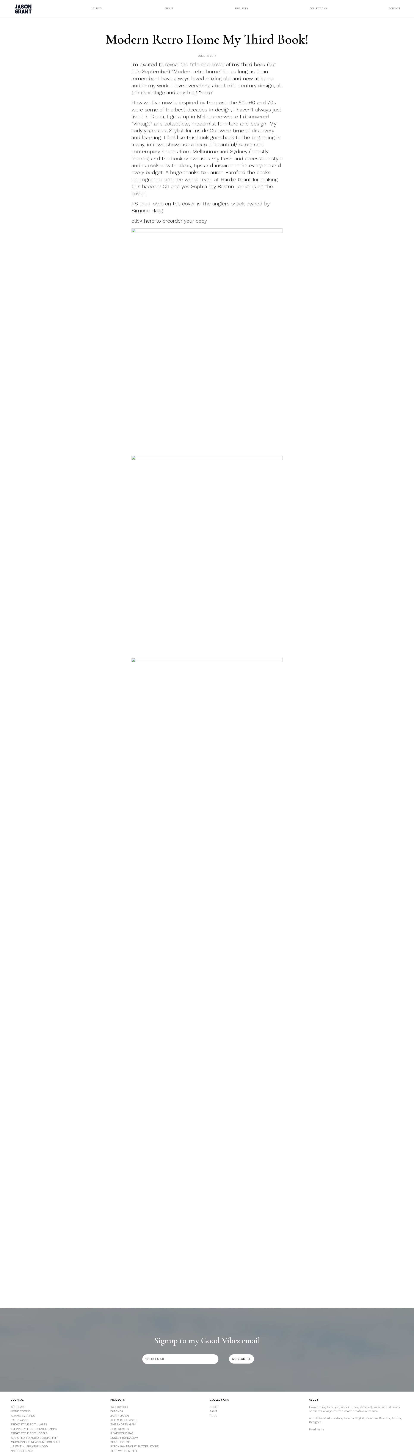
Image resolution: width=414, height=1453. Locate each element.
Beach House (120, 1442)
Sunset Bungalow (124, 1437)
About (169, 8)
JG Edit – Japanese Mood (29, 1446)
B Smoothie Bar (121, 1433)
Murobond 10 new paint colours (35, 1442)
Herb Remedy (119, 1429)
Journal (97, 8)
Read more (316, 1429)
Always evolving (23, 1415)
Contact (394, 8)
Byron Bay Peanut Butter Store (134, 1446)
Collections (318, 8)
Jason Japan (119, 1415)
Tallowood (19, 1420)
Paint (214, 1411)
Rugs (213, 1415)
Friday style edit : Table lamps (34, 1429)
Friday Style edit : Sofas (29, 1433)
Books (214, 1407)
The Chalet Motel (124, 1420)
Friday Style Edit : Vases (29, 1424)
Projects (241, 8)
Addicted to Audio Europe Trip (34, 1437)
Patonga (116, 1411)
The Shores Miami (123, 1424)
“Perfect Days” (22, 1451)
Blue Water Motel (124, 1451)
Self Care (18, 1407)
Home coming (21, 1411)
